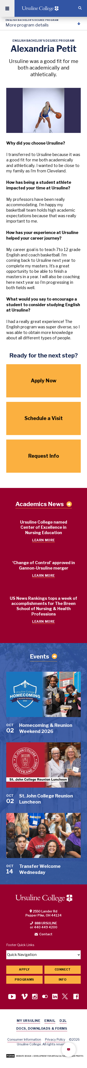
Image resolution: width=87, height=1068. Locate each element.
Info (62, 979)
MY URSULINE (28, 1021)
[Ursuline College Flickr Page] (45, 997)
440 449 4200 (45, 927)
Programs (24, 979)
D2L (63, 1021)
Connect (63, 969)
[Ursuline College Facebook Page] (76, 997)
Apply (24, 969)
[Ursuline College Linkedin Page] (55, 997)
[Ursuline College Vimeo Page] (24, 997)
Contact (45, 934)
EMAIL (49, 1021)
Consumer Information (24, 1039)
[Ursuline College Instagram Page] (34, 997)
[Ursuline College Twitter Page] (65, 997)
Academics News (39, 504)
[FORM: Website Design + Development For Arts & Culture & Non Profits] (44, 1056)
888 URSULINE (46, 923)
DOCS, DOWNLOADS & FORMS (41, 1028)
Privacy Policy (55, 1039)
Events (39, 656)
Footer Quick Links (20, 945)
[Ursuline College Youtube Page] (12, 997)
